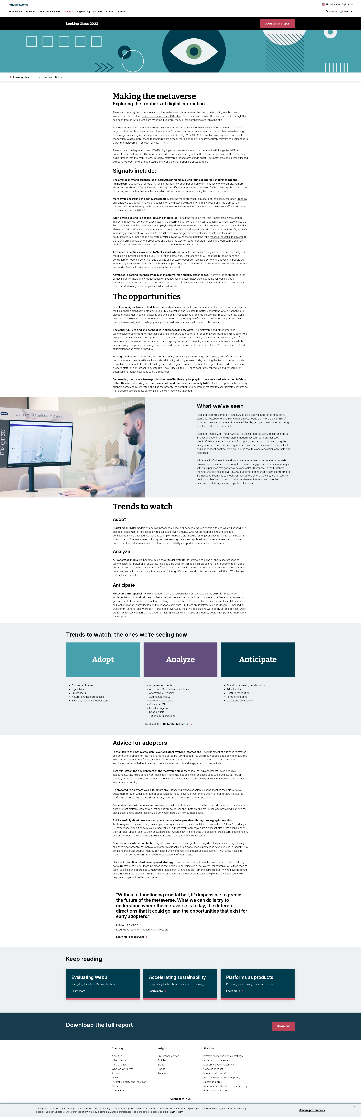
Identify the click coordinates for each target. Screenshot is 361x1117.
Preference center (168, 1055)
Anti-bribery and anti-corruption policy (225, 1086)
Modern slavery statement (218, 1064)
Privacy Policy (175, 1111)
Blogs (161, 1064)
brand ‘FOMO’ (152, 150)
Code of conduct (213, 1068)
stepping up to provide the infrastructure (174, 244)
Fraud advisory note (215, 1090)
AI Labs (116, 1073)
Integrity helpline (212, 1073)
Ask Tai (348, 11)
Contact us (118, 1090)
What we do (119, 1060)
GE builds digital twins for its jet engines (194, 535)
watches (235, 263)
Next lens (60, 77)
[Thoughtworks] (18, 3)
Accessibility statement (216, 1060)
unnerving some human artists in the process (139, 571)
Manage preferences (312, 1110)
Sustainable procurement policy (221, 1077)
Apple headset (148, 187)
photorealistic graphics (126, 282)
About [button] (109, 11)
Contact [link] (121, 11)
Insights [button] (68, 11)
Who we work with (122, 1068)
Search (333, 11)
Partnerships (119, 1064)
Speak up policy (212, 1081)
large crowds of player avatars (181, 282)
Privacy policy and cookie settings (223, 1055)
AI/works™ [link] (31, 11)
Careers (116, 1086)
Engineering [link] (83, 11)
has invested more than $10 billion (161, 116)
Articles (162, 1060)
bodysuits (118, 267)
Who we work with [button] (50, 11)
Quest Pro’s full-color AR (143, 183)
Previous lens (45, 77)
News (115, 1077)
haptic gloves (204, 263)
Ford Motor (142, 225)
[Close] (355, 1106)
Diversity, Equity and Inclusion (129, 1081)
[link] (277, 23)
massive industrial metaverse (227, 236)
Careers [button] (98, 11)
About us (117, 1055)
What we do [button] (15, 11)
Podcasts (163, 1073)
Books (161, 1068)
